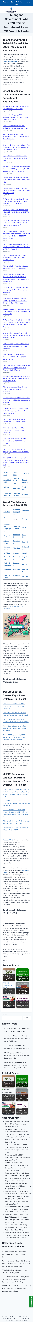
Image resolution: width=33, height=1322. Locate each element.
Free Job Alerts (8, 840)
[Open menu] (29, 9)
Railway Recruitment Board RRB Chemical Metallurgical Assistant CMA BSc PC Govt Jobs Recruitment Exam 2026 (16, 1263)
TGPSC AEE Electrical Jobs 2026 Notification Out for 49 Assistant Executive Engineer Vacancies (14, 737)
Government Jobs (13, 94)
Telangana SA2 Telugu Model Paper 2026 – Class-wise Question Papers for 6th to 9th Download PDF (17, 1175)
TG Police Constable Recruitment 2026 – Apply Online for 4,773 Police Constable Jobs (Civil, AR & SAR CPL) (16, 223)
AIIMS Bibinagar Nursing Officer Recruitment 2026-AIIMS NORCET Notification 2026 (14, 357)
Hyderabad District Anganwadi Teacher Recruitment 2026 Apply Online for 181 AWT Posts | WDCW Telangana (16, 169)
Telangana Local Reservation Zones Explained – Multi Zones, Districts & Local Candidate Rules (17, 1235)
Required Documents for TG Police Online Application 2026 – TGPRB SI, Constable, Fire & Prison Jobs (15, 301)
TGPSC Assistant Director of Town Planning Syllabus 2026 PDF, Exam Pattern (14, 441)
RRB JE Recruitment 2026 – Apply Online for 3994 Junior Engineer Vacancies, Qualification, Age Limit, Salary (16, 1279)
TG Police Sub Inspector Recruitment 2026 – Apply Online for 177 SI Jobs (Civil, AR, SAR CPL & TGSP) (15, 201)
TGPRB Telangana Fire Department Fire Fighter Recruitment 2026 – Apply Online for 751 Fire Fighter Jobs (16, 247)
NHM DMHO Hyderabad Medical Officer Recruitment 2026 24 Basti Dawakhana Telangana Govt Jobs (16, 147)
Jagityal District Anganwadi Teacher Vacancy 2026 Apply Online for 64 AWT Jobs (16, 158)
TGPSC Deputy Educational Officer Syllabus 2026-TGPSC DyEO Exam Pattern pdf (14, 728)
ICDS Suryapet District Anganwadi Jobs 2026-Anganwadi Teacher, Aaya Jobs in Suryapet (16, 400)
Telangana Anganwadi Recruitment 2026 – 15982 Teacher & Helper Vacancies (15, 389)
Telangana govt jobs (10, 61)
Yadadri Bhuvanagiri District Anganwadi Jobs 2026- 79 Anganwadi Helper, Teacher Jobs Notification (16, 368)
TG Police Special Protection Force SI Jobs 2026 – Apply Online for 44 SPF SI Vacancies (16, 212)
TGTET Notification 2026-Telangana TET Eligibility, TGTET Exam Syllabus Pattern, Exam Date (17, 1227)
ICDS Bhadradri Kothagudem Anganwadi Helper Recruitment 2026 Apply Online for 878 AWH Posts (16, 378)
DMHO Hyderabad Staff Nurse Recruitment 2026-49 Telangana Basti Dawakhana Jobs (16, 136)
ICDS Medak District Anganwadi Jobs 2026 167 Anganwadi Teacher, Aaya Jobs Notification (15, 411)
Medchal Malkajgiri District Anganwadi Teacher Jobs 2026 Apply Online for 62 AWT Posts (16, 346)
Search (4, 1015)
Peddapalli (25, 576)
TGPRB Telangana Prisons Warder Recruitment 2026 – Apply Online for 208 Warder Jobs (15, 257)
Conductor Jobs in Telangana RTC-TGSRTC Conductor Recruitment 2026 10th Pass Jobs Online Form (18, 1193)
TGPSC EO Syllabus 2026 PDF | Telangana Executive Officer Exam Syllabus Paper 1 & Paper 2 (16, 1131)
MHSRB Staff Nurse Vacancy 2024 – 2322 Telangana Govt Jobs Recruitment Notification (16, 803)
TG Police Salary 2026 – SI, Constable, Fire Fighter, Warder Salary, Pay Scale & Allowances (16, 290)
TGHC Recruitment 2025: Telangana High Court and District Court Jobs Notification (17, 1201)
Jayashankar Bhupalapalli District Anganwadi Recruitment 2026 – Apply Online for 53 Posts (15, 117)
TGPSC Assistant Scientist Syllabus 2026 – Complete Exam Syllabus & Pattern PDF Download (17, 1209)
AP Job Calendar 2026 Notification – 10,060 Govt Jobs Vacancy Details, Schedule (14, 1254)
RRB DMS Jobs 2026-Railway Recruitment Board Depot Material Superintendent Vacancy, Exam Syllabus (16, 1288)
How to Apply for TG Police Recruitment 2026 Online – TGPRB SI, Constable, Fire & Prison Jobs (16, 311)
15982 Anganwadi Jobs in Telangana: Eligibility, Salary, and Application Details (17, 1139)
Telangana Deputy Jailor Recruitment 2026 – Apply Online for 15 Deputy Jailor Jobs (16, 180)
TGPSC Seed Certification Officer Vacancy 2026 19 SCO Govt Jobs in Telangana (15, 430)
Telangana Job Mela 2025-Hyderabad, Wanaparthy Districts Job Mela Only (18, 1157)
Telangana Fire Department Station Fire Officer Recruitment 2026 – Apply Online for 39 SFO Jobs (16, 190)
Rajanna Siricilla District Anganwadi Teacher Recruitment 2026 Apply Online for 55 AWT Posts (16, 335)
